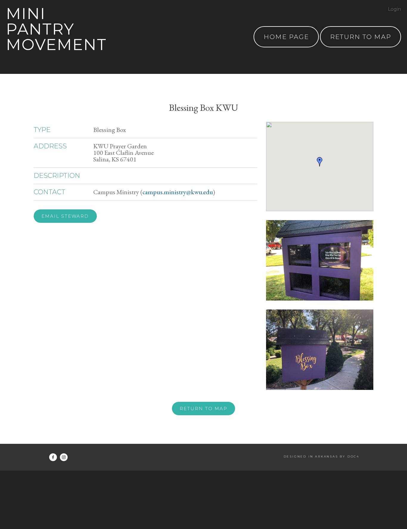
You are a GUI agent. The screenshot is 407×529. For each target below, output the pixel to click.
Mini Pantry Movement (56, 29)
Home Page (286, 37)
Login (394, 9)
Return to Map (203, 408)
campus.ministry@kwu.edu (177, 192)
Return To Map (360, 37)
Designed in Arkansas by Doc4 (321, 456)
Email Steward (65, 216)
